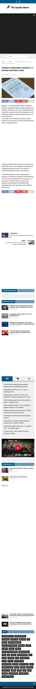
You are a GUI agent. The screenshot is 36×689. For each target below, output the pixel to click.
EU (8, 654)
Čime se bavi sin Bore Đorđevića (18, 477)
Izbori (4, 661)
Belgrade (22, 639)
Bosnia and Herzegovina (9, 645)
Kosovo (10, 661)
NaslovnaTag (24, 664)
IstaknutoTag (25, 658)
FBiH (30, 654)
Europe (13, 654)
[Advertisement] (18, 36)
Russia (23, 667)
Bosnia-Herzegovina (14, 642)
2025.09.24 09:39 (14, 325)
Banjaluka (6, 639)
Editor (14, 74)
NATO (31, 664)
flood (4, 658)
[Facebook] (16, 1)
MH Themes (31, 687)
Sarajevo (29, 667)
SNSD (29, 670)
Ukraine (5, 673)
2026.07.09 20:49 (14, 317)
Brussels (21, 645)
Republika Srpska (7, 667)
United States (13, 673)
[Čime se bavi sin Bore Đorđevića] (5, 478)
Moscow (15, 664)
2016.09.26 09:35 (14, 625)
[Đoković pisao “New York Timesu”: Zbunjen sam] (5, 470)
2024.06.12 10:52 (14, 478)
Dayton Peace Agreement (10, 651)
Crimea (28, 645)
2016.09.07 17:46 (7, 74)
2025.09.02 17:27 (14, 334)
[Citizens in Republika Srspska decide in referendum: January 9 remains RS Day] (5, 624)
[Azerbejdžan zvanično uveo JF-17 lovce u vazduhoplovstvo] (5, 315)
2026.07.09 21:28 (14, 309)
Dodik (4, 654)
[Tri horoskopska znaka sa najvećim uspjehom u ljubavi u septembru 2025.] (5, 332)
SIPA (24, 670)
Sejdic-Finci (6, 670)
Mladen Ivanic (7, 664)
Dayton (18, 648)
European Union (22, 654)
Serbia (13, 670)
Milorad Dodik (19, 661)
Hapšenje (10, 658)
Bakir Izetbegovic (20, 636)
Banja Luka (14, 639)
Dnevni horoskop (24, 651)
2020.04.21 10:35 (14, 471)
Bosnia (4, 642)
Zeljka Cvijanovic (8, 676)
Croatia (5, 648)
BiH (28, 639)
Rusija (17, 667)
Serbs (19, 670)
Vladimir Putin (23, 673)
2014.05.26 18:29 (14, 617)
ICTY (17, 658)
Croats (11, 648)
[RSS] (19, 1)
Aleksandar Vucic (8, 636)
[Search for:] (18, 56)
